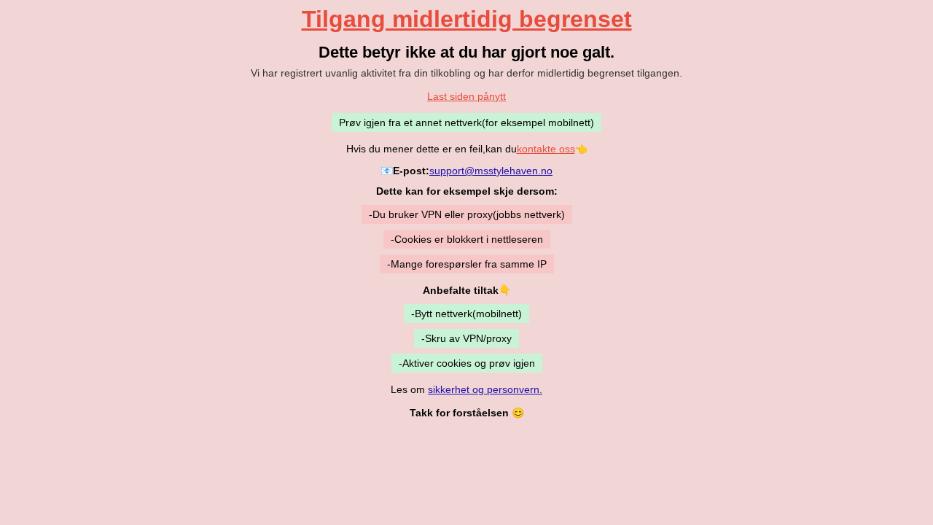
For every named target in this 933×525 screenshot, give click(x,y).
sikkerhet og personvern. (485, 389)
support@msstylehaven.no (491, 170)
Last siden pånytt (466, 96)
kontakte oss (546, 149)
